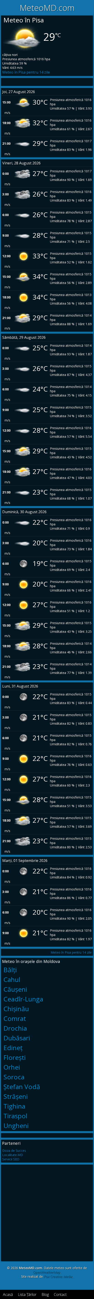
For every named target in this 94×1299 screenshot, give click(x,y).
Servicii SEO (10, 1159)
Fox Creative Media (58, 1276)
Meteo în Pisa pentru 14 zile (26, 72)
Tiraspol (15, 1115)
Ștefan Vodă (21, 1086)
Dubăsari (16, 1038)
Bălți (10, 969)
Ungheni (16, 1125)
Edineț (13, 1047)
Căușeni (15, 989)
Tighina (14, 1106)
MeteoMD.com (47, 7)
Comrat (14, 1018)
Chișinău (16, 1008)
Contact (60, 1294)
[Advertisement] (47, 1212)
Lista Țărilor (27, 1294)
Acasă (8, 1294)
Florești (14, 1057)
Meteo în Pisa (23, 20)
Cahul (11, 979)
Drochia (15, 1028)
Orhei (11, 1067)
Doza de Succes (14, 1150)
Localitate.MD (12, 1155)
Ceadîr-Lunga (23, 999)
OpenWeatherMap (46, 1272)
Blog (45, 1294)
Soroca (13, 1077)
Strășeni (15, 1096)
